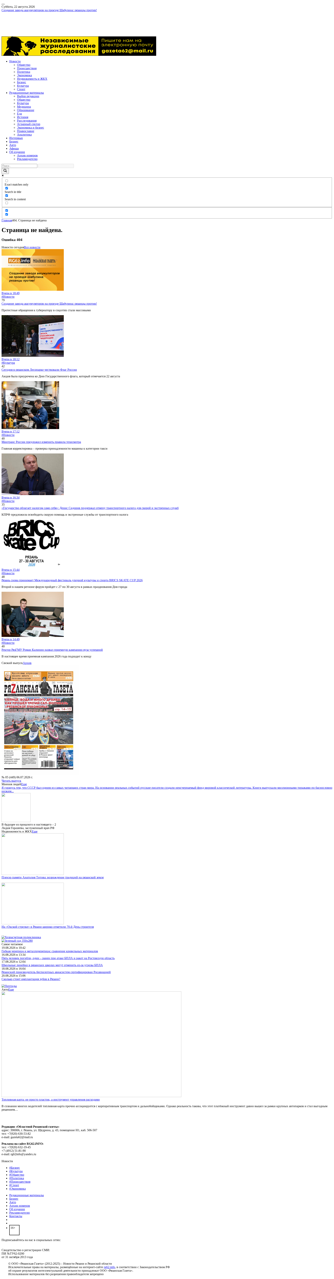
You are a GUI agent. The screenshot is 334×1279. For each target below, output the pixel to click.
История (22, 117)
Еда (19, 113)
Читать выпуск (11, 780)
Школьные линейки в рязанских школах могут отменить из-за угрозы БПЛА (52, 965)
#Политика (16, 1178)
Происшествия (27, 68)
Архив (27, 663)
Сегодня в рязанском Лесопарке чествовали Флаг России (39, 369)
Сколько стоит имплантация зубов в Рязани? (31, 979)
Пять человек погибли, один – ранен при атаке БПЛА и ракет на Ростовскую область (58, 958)
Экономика (24, 75)
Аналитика (24, 134)
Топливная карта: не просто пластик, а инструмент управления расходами (51, 1099)
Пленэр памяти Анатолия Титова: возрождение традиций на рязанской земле (53, 877)
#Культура (8, 362)
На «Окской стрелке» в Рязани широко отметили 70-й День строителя (48, 926)
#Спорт (14, 1185)
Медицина (24, 106)
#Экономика (17, 1188)
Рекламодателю (27, 159)
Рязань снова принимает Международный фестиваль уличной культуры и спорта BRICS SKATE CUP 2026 (72, 580)
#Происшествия (19, 1181)
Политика (23, 71)
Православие (25, 131)
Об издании (17, 152)
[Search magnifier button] (5, 171)
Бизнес (21, 82)
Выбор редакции (28, 96)
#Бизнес (14, 1167)
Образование (25, 110)
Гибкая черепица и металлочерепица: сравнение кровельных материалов (50, 951)
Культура (23, 85)
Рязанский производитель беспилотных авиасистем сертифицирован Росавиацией (56, 972)
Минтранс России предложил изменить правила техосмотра (41, 442)
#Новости (8, 296)
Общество (23, 64)
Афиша (14, 148)
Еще (24, 784)
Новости (15, 61)
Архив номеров (27, 155)
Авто (12, 145)
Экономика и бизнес (30, 127)
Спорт (21, 89)
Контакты (15, 1216)
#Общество (16, 1174)
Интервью (16, 138)
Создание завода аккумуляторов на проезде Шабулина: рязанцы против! (49, 10)
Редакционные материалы (26, 92)
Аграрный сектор (28, 124)
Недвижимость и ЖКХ (32, 78)
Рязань (6, 20)
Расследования (27, 120)
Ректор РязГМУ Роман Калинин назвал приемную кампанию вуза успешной (52, 649)
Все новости (32, 247)
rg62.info (109, 1267)
